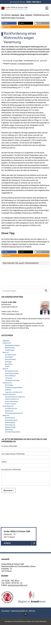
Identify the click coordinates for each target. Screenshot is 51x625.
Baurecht (6, 352)
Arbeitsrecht (7, 343)
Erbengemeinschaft (11, 371)
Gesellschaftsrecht (9, 394)
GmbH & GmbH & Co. (12, 399)
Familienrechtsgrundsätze (13, 387)
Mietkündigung (10, 422)
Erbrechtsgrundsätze (12, 373)
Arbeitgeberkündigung (12, 345)
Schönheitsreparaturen (12, 432)
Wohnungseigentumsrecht (14, 413)
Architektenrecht (10, 355)
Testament (8, 378)
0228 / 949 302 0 (33, 2)
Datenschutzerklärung (19, 611)
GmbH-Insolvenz (10, 404)
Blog (22, 15)
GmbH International (11, 401)
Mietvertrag (9, 429)
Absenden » (8, 490)
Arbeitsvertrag (9, 348)
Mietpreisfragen (10, 427)
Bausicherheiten (10, 359)
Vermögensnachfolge (25, 64)
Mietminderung (10, 425)
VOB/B (7, 366)
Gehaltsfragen (10, 350)
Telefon (4, 462)
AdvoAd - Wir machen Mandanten (36, 621)
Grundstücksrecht (11, 408)
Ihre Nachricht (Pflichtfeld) (11, 470)
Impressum (5, 611)
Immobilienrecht (8, 406)
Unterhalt (8, 390)
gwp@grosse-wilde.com (14, 314)
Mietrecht (6, 415)
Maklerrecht (9, 411)
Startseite (15, 15)
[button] (9, 23)
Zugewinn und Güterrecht (13, 392)
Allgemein (6, 341)
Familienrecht (7, 383)
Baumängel (9, 357)
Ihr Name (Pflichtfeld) (9, 446)
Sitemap (32, 611)
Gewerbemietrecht (11, 420)
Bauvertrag (8, 364)
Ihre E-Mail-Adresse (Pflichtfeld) (13, 454)
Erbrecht (29, 15)
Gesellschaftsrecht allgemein (15, 397)
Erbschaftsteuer (10, 376)
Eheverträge (9, 385)
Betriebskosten (10, 418)
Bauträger (8, 362)
